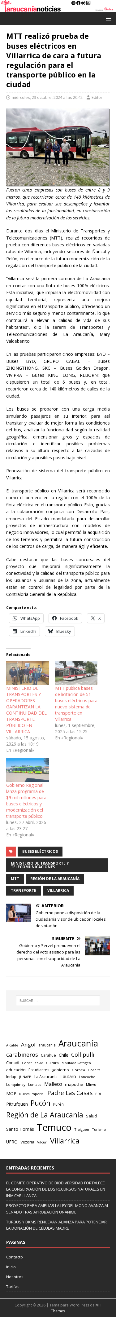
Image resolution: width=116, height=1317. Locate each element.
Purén (58, 1104)
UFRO (12, 1142)
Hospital (94, 1070)
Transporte (23, 890)
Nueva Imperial (32, 1093)
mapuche (74, 1084)
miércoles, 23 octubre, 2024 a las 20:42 (47, 97)
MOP (11, 1093)
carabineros (22, 1054)
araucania (47, 1045)
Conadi (12, 1062)
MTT (15, 878)
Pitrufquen (17, 1104)
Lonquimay (15, 1084)
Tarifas (12, 1286)
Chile (63, 1055)
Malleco (53, 1084)
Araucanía (78, 1043)
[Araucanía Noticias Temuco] (58, 8)
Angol (28, 1044)
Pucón (40, 1103)
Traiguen (81, 1129)
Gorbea (78, 1070)
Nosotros (15, 1277)
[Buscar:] (58, 1000)
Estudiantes (38, 1070)
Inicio (11, 1267)
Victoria (27, 1142)
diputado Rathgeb (76, 1062)
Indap (11, 1076)
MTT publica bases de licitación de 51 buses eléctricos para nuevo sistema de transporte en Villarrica (76, 703)
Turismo (99, 1129)
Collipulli (82, 1054)
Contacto (14, 1257)
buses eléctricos (40, 851)
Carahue (48, 1055)
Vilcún (42, 1142)
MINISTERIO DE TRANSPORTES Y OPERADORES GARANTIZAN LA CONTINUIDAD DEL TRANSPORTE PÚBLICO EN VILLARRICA (26, 709)
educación (16, 1070)
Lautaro (68, 1076)
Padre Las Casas (69, 1093)
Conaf (27, 1062)
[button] (107, 18)
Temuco (54, 1127)
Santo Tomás (20, 1129)
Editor (97, 97)
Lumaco (34, 1084)
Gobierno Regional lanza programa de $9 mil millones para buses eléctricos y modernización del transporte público (26, 800)
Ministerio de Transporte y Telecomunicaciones (40, 865)
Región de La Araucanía (54, 878)
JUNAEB (25, 1076)
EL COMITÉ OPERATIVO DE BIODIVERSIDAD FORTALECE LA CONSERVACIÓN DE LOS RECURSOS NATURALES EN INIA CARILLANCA (55, 1189)
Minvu (91, 1084)
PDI (98, 1093)
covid (39, 1063)
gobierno (60, 1070)
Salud (91, 1116)
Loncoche (87, 1076)
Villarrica (58, 890)
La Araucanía (46, 1076)
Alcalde (12, 1045)
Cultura (52, 1062)
